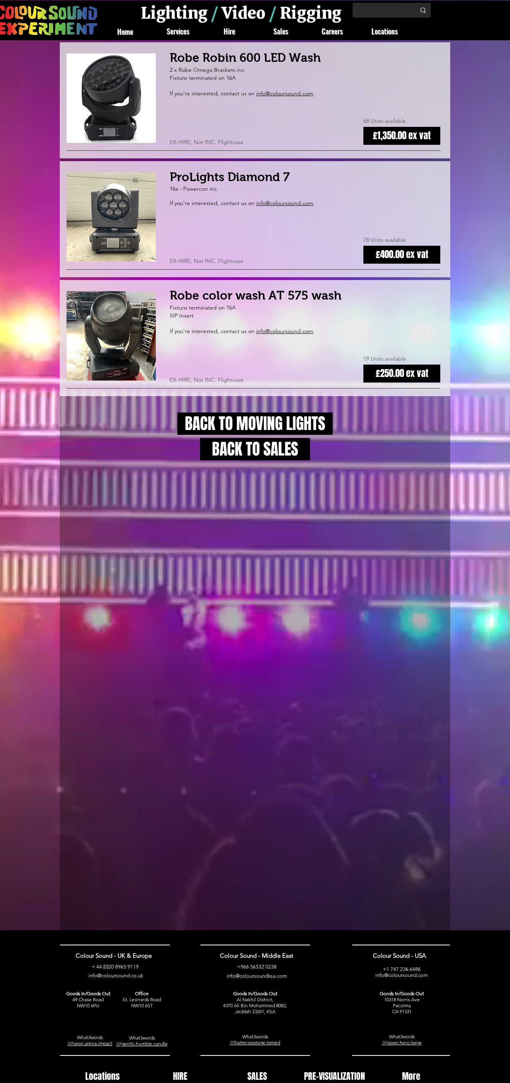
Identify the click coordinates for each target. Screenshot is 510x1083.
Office (142, 993)
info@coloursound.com (284, 203)
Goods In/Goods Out (88, 993)
